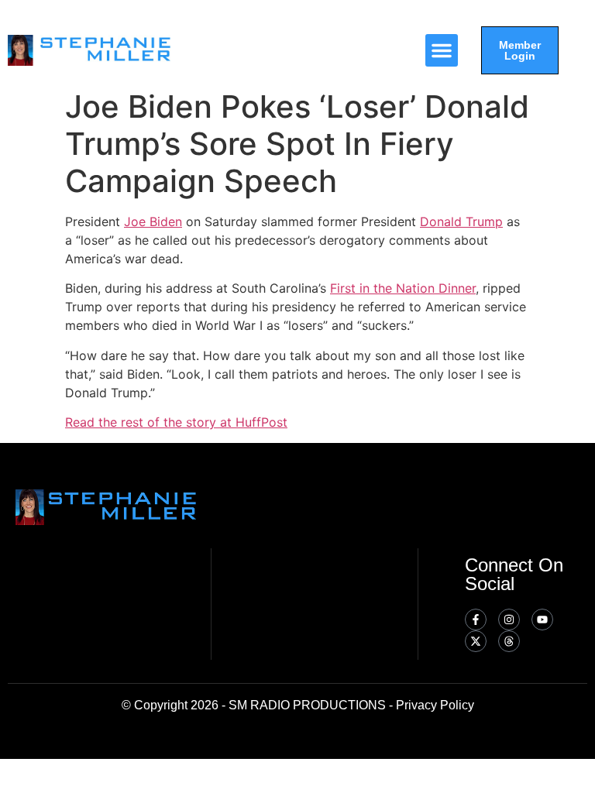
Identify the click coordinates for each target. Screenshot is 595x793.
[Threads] (509, 641)
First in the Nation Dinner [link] (403, 288)
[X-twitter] (476, 641)
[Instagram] (509, 619)
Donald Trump (461, 221)
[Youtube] (542, 619)
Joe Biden (153, 221)
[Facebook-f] (476, 619)
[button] (441, 50)
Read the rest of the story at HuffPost (176, 422)
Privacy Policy (435, 705)
